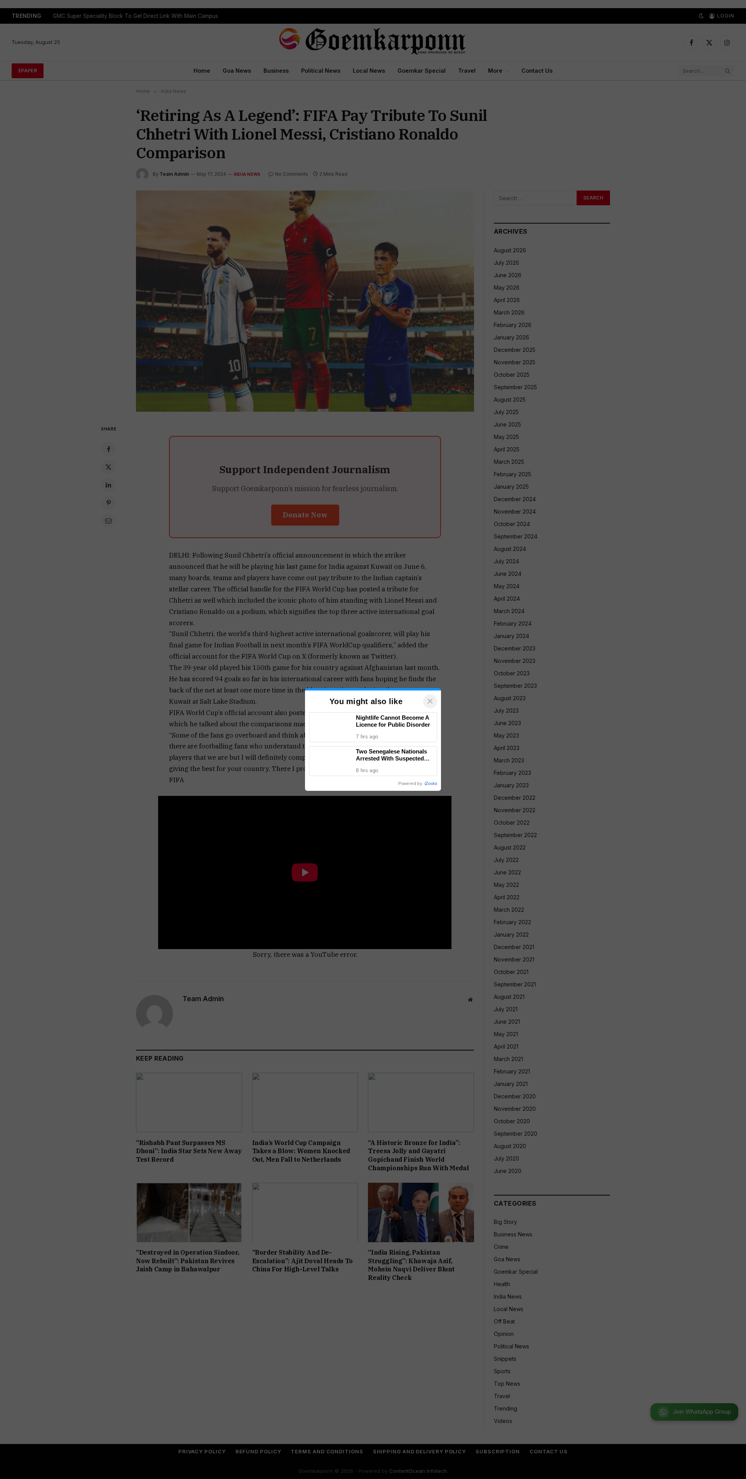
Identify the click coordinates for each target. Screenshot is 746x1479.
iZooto (431, 783)
